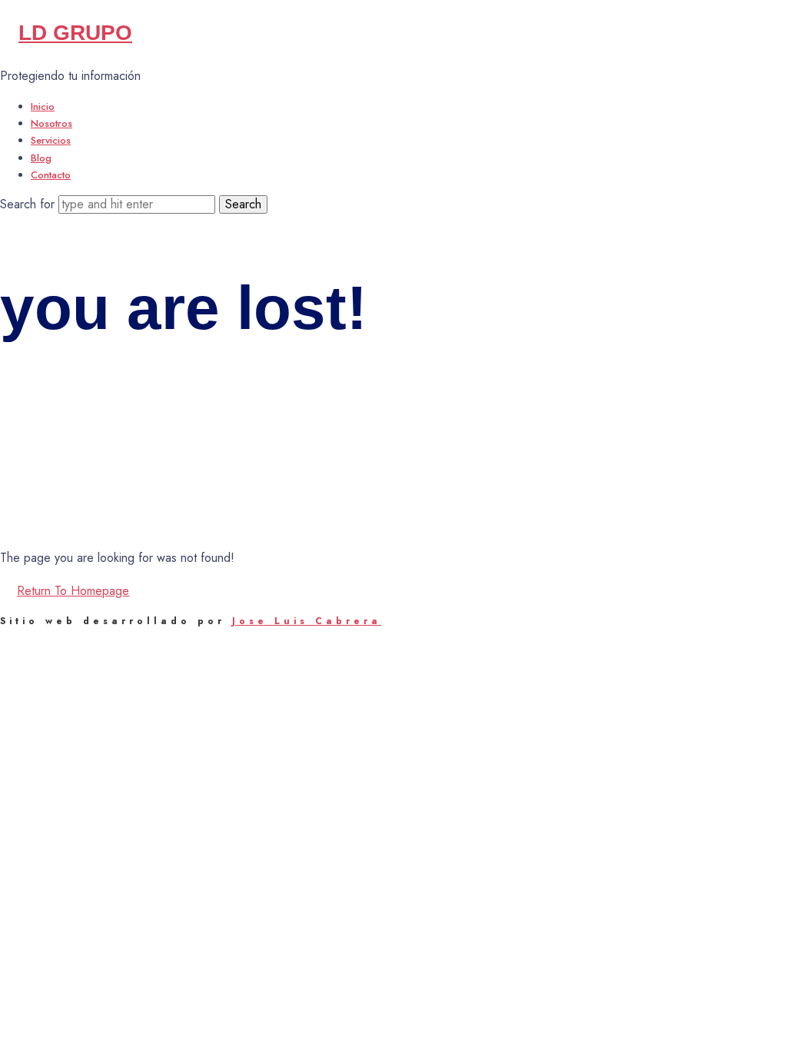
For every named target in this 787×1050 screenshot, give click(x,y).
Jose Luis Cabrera (306, 621)
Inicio (43, 106)
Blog (41, 158)
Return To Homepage (73, 591)
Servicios (51, 140)
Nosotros (51, 123)
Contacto (51, 175)
